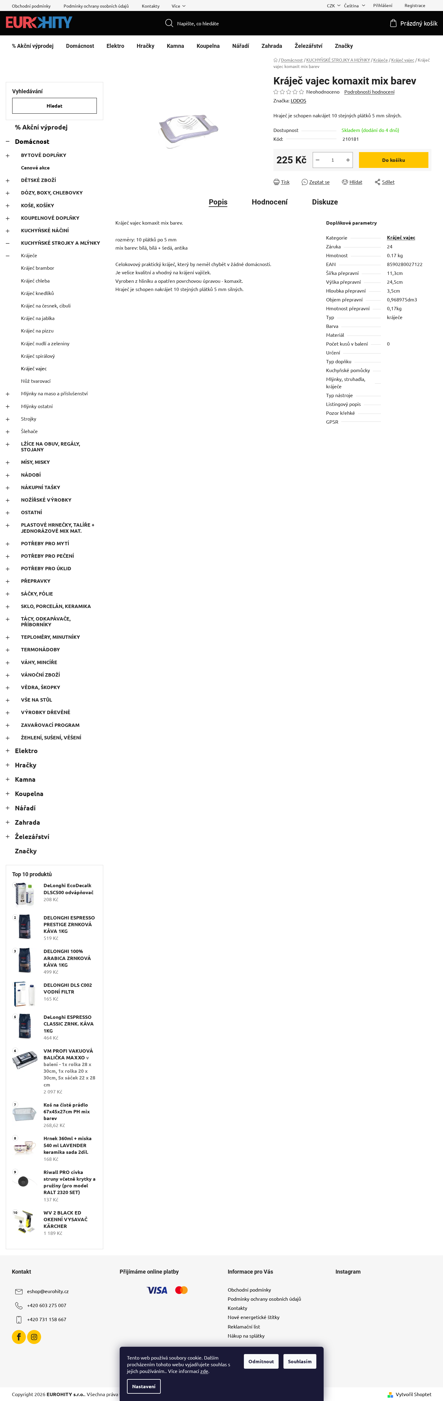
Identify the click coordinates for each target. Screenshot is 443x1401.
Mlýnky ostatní (37, 406)
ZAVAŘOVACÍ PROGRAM (50, 725)
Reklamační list (244, 1326)
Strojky (28, 418)
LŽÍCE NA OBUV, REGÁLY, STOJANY (50, 446)
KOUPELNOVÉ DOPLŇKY (50, 218)
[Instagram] (34, 1337)
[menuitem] (33, 46)
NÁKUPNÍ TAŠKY (40, 487)
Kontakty (151, 6)
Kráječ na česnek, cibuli (46, 305)
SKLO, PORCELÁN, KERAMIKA (56, 606)
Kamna (25, 779)
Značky (26, 851)
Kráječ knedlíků (37, 293)
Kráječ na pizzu (37, 330)
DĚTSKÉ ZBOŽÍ (38, 180)
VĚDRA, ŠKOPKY (40, 687)
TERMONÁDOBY (40, 649)
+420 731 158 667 (46, 1319)
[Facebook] (19, 1337)
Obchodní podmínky (31, 6)
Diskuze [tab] (325, 202)
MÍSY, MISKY (35, 462)
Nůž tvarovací (36, 381)
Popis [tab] (218, 202)
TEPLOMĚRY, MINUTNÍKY (50, 637)
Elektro (26, 750)
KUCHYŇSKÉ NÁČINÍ (45, 230)
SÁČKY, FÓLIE (37, 593)
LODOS (298, 100)
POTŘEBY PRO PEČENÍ (47, 556)
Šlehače (29, 431)
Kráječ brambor (37, 268)
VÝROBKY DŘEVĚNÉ (45, 712)
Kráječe (29, 255)
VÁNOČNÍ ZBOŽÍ (40, 674)
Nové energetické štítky (254, 1317)
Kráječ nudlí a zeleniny (45, 343)
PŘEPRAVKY (36, 581)
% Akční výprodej (41, 127)
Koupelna (29, 793)
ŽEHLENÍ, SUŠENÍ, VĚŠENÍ (51, 737)
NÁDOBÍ (31, 474)
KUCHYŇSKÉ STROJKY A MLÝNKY (60, 243)
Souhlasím (300, 1361)
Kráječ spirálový (38, 356)
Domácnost (32, 141)
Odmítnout (261, 1361)
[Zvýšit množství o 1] (348, 160)
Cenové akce (35, 167)
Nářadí (25, 808)
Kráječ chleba (35, 280)
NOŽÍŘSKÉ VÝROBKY (46, 499)
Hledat (54, 105)
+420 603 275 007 (46, 1305)
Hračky (25, 765)
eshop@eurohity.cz (48, 1291)
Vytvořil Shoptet (413, 1394)
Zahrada (27, 822)
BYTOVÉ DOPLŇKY (43, 155)
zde (204, 1371)
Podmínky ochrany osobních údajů (96, 6)
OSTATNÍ (31, 512)
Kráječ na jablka (37, 318)
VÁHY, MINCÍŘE (39, 662)
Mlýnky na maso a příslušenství (54, 393)
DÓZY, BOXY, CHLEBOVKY (52, 192)
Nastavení (144, 1386)
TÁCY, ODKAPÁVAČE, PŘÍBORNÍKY (46, 621)
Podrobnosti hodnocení (369, 91)
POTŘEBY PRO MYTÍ (45, 543)
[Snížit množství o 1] (317, 160)
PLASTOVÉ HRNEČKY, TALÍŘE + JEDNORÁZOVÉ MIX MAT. (57, 527)
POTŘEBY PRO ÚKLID (46, 568)
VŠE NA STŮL (36, 699)
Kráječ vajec (34, 368)
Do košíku (393, 160)
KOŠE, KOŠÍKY (37, 205)
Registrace (415, 5)
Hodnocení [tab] (270, 202)
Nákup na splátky (246, 1335)
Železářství (32, 836)
